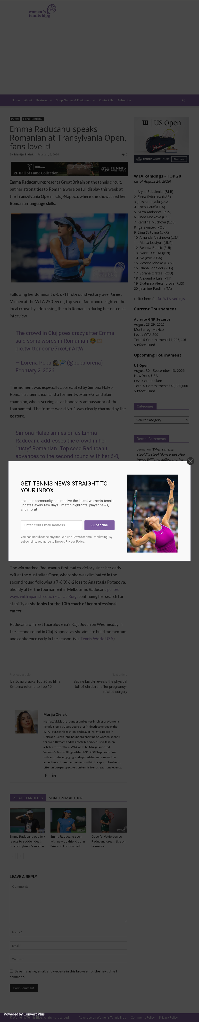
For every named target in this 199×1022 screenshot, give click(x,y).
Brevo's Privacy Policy (69, 542)
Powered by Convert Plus (24, 1014)
